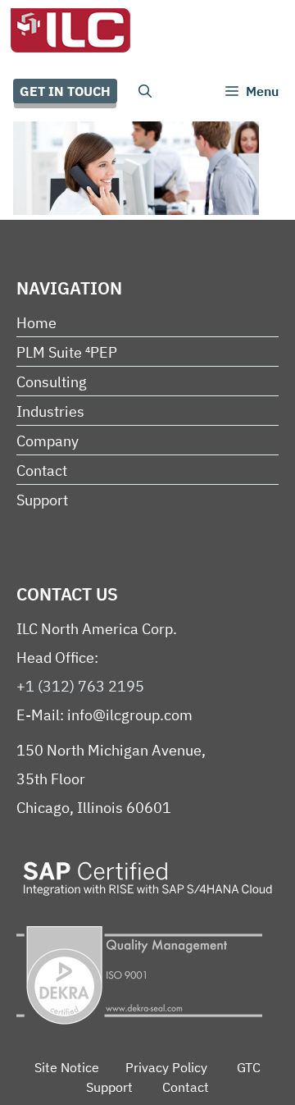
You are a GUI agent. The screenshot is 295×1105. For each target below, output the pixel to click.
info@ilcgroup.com (130, 714)
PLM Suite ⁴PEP (66, 352)
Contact (41, 470)
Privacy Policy (166, 1067)
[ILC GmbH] (69, 30)
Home (36, 322)
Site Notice (66, 1067)
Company (47, 440)
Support (42, 500)
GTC (249, 1067)
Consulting (51, 381)
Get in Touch (65, 91)
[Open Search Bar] (145, 91)
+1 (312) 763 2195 (80, 686)
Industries (50, 411)
